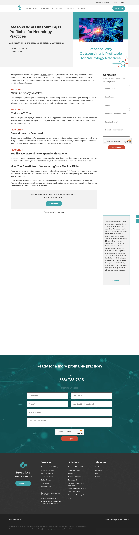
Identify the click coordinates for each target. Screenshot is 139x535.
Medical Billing (31, 8)
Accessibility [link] (68, 529)
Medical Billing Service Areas (116, 520)
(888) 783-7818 (119, 2)
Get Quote (81, 8)
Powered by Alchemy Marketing (20, 529)
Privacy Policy (37, 529)
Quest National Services (30, 526)
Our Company (70, 8)
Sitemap (46, 529)
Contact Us (119, 8)
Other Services (57, 8)
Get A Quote (116, 147)
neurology (45, 75)
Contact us (53, 204)
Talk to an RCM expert (102, 2)
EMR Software (45, 8)
